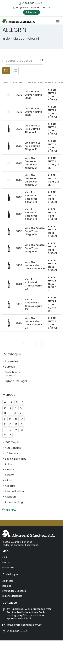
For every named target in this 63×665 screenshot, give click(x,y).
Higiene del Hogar (12, 595)
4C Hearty (11, 453)
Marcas (18, 39)
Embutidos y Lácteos (14, 590)
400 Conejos (13, 448)
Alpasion (10, 497)
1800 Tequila (12, 442)
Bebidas (10, 367)
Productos (8, 567)
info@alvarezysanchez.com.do (24, 624)
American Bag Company (14, 503)
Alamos (9, 469)
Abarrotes (11, 361)
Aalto (8, 464)
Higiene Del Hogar (16, 381)
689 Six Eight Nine (15, 459)
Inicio (6, 39)
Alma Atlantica (14, 491)
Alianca (9, 480)
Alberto (10, 475)
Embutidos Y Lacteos (12, 373)
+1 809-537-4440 (17, 631)
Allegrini (33, 39)
